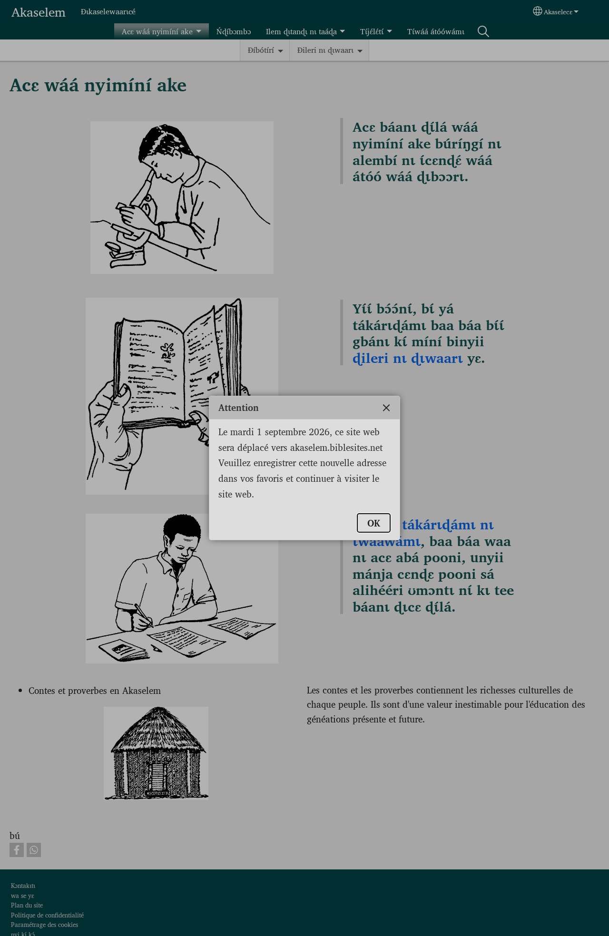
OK (373, 523)
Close (386, 407)
